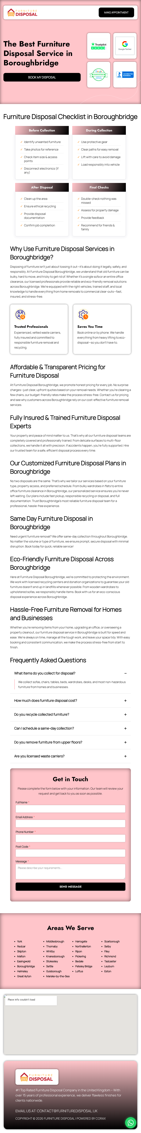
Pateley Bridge (83, 966)
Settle (49, 966)
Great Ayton (24, 976)
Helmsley (22, 971)
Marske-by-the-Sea (57, 976)
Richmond (110, 956)
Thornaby (52, 946)
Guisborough (54, 971)
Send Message (70, 887)
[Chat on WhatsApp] (131, 1123)
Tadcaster (110, 961)
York (19, 941)
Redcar (21, 946)
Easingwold (23, 961)
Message (22, 861)
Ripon (78, 951)
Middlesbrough (55, 941)
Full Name (22, 802)
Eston (107, 971)
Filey (107, 951)
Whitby (50, 951)
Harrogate (81, 941)
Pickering (80, 956)
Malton (21, 956)
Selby (107, 946)
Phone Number (26, 832)
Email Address (25, 817)
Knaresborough (55, 956)
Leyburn (109, 966)
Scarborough (112, 941)
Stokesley (52, 961)
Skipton (21, 951)
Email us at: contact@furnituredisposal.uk (56, 1110)
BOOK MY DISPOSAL (42, 77)
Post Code (23, 846)
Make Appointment (116, 12)
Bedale (79, 961)
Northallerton (83, 946)
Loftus (79, 971)
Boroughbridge (26, 966)
